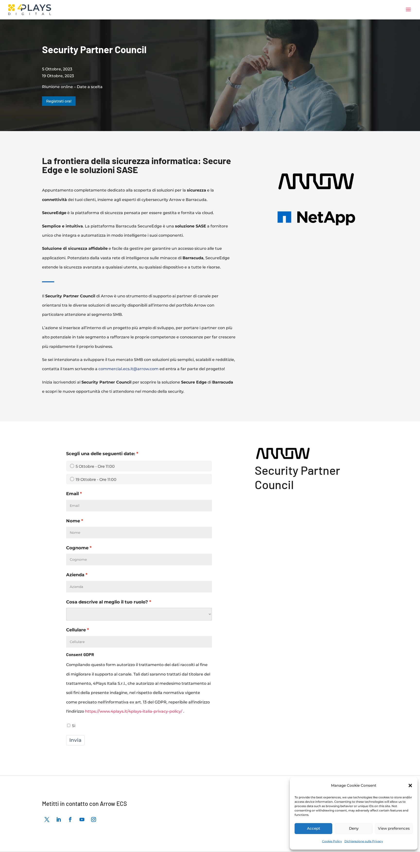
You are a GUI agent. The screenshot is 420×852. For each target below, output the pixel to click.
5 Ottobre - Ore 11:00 (95, 466)
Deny (354, 828)
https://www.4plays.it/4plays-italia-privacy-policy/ (134, 711)
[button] (410, 785)
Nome (73, 520)
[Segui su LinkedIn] (58, 819)
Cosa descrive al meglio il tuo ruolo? (107, 601)
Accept (313, 828)
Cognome (77, 547)
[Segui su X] (47, 819)
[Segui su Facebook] (70, 819)
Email (72, 493)
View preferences (394, 828)
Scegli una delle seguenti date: (100, 453)
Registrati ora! (58, 101)
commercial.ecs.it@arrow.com (128, 369)
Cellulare (76, 629)
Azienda (75, 574)
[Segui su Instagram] (93, 819)
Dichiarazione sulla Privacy (363, 841)
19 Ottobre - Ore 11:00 (96, 479)
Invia (75, 740)
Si (73, 725)
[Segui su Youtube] (82, 819)
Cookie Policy (332, 841)
